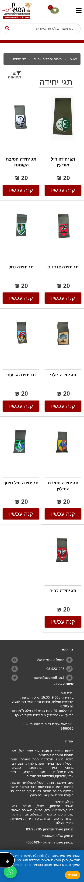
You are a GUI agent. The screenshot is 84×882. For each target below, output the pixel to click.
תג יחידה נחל (21, 267)
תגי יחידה (20, 59)
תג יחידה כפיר (63, 590)
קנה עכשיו (63, 190)
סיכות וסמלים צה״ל (47, 59)
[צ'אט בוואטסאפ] (10, 871)
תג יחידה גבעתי (21, 374)
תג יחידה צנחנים (63, 267)
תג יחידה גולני (63, 374)
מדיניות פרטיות (20, 865)
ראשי (73, 59)
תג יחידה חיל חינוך (21, 483)
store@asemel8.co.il (49, 677)
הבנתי (72, 875)
